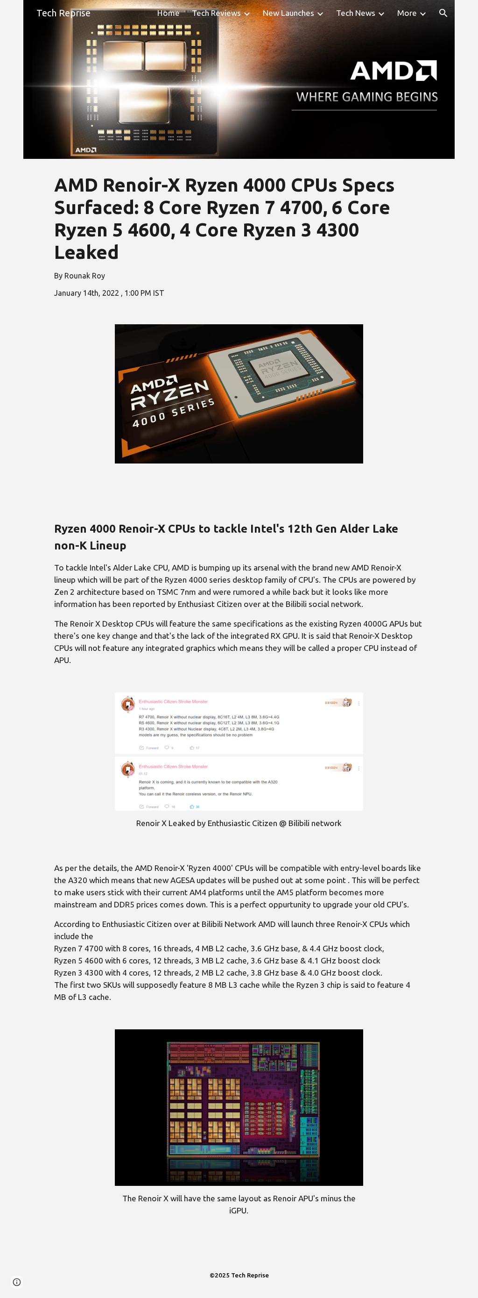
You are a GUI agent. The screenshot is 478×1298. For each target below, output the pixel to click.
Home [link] (168, 12)
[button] (443, 13)
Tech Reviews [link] (216, 12)
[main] (238, 236)
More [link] (407, 12)
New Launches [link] (288, 12)
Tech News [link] (355, 12)
